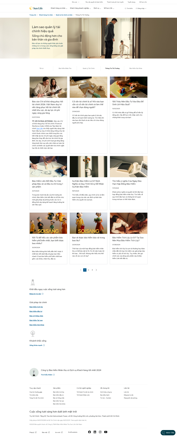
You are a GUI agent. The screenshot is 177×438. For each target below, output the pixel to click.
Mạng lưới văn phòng (130, 398)
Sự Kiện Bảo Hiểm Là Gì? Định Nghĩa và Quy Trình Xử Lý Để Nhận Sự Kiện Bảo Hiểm (88, 184)
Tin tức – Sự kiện (105, 398)
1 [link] (85, 270)
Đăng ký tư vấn (35, 294)
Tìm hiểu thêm (46, 375)
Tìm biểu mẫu (34, 395)
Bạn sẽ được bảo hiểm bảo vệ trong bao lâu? (88, 239)
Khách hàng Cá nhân (46, 15)
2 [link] (89, 270)
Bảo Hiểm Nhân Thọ (65, 68)
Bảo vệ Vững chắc (36, 316)
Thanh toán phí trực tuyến (115, 2)
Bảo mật (44, 432)
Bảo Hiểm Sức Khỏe (135, 68)
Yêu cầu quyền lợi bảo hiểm (94, 2)
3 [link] (93, 270)
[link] (96, 270)
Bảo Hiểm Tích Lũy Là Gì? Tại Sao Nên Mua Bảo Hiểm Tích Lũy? (128, 239)
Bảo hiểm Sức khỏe (37, 325)
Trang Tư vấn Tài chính (37, 398)
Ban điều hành (104, 395)
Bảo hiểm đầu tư (36, 311)
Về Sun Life (143, 2)
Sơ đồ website (72, 432)
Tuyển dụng (131, 2)
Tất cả (41, 68)
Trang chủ (33, 15)
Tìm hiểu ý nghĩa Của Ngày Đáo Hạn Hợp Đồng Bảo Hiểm (126, 182)
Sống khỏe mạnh (36, 345)
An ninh (57, 432)
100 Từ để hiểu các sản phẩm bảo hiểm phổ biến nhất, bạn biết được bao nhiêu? (48, 240)
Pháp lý (32, 432)
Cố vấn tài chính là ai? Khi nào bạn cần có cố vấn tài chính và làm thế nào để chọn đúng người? (88, 104)
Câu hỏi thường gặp (36, 392)
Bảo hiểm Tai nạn (36, 320)
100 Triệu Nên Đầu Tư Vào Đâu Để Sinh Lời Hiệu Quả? (128, 103)
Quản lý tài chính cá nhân (64, 15)
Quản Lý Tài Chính (89, 68)
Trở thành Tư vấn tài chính (85, 392)
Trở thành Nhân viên (83, 395)
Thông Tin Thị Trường (112, 68)
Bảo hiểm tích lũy (36, 307)
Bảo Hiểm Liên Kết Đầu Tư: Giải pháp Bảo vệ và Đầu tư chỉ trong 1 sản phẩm (47, 184)
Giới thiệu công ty (106, 392)
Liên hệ (126, 392)
